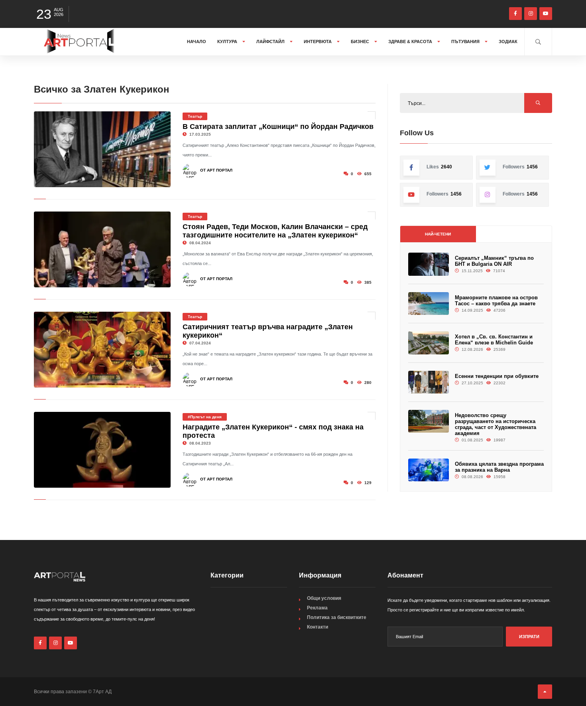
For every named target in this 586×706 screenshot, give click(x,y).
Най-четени (438, 234)
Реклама (317, 608)
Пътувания (466, 41)
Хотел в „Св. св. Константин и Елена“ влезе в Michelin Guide (494, 340)
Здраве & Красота (410, 41)
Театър (195, 116)
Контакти (317, 627)
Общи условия (324, 598)
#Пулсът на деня (205, 417)
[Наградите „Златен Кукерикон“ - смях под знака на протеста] (102, 450)
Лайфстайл (271, 41)
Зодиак (508, 41)
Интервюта (318, 41)
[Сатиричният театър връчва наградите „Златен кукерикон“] (102, 350)
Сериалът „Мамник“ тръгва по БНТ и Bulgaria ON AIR (494, 261)
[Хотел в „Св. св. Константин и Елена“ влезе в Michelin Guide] (428, 342)
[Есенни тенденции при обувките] (428, 382)
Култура (227, 41)
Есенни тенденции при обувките (497, 376)
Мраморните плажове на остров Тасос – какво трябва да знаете (496, 301)
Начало (196, 41)
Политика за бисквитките (336, 617)
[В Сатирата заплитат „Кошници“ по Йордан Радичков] (102, 149)
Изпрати (529, 636)
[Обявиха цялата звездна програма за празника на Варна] (428, 470)
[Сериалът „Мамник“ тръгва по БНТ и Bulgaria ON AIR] (428, 264)
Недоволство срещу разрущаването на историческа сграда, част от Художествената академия (495, 424)
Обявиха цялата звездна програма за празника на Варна (499, 467)
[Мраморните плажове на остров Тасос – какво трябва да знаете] (428, 303)
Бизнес (360, 41)
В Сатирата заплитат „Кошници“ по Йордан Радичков (278, 127)
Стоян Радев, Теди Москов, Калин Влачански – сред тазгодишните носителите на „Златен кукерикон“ (275, 231)
